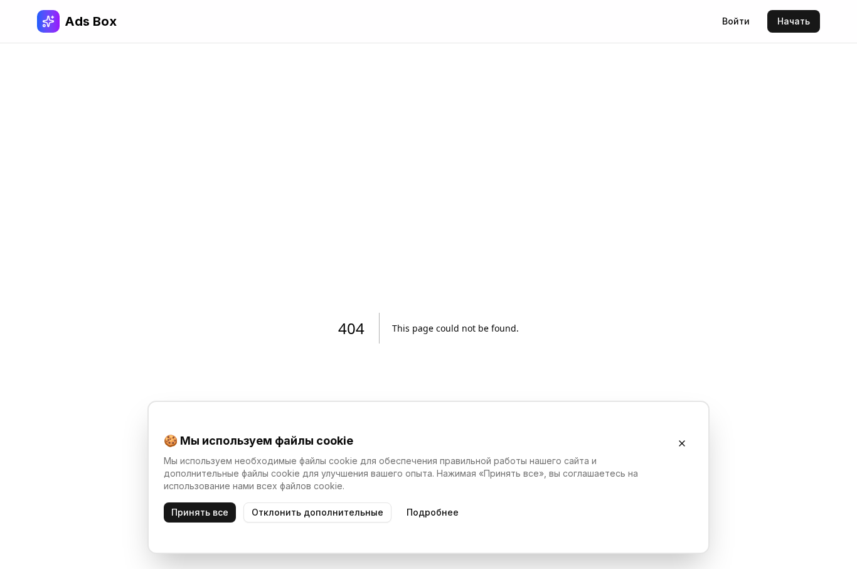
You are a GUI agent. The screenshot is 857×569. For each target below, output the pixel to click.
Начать (793, 21)
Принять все (199, 512)
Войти (736, 21)
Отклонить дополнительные (317, 512)
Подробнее (433, 512)
